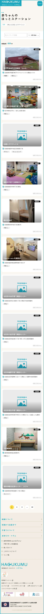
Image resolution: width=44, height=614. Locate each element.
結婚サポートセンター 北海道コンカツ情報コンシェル (16, 583)
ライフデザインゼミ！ (17, 586)
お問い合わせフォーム (34, 586)
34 (32, 507)
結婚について (7, 519)
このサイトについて (10, 551)
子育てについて (8, 530)
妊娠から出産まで (9, 524)
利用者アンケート (6, 580)
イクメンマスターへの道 (8, 588)
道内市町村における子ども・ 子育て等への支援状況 (12, 542)
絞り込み (34, 35)
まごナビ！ (4, 586)
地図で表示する (37, 79)
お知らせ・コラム (9, 535)
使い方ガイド (8, 547)
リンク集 (6, 555)
